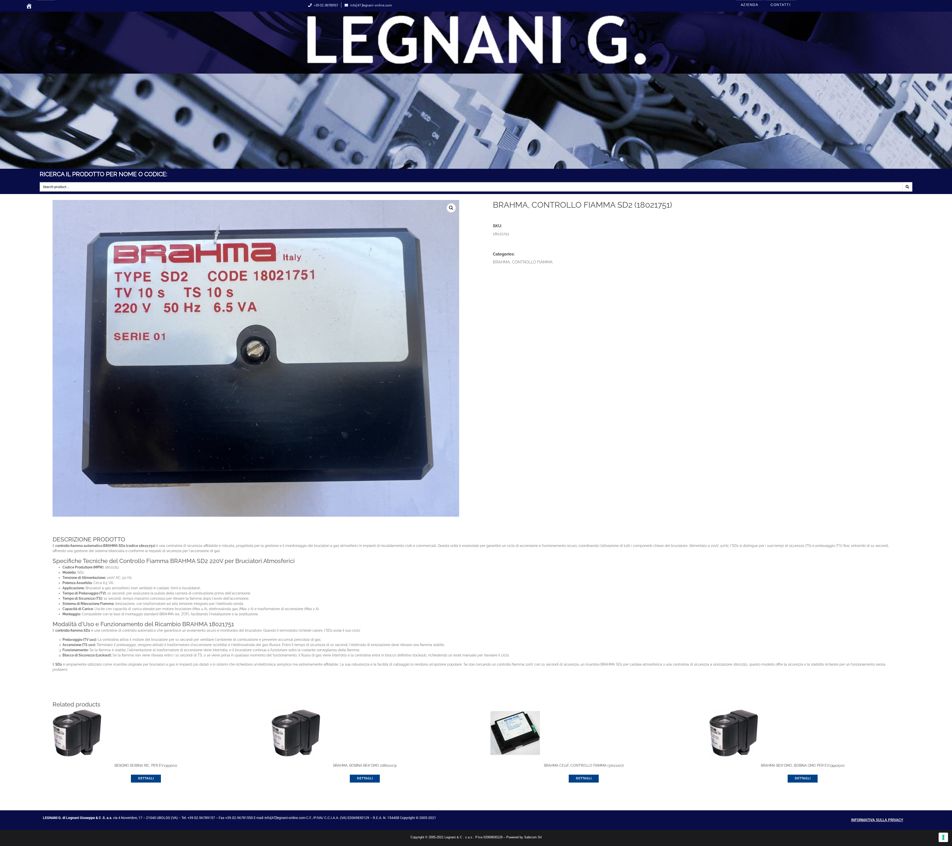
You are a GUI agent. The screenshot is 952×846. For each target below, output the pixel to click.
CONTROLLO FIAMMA (532, 262)
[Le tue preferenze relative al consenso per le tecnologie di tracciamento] (943, 837)
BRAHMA (501, 262)
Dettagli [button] (146, 778)
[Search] (907, 186)
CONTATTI (781, 5)
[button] (451, 207)
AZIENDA (749, 5)
